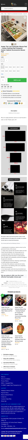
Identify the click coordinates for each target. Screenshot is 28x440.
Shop (5, 13)
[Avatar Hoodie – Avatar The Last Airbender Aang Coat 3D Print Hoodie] (20, 328)
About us (3, 376)
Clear (2, 74)
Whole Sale (3, 401)
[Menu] (2, 4)
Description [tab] (14, 110)
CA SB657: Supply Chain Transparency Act (11, 385)
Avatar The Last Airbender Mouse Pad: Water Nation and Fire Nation (7, 310)
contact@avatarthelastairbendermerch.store (15, 428)
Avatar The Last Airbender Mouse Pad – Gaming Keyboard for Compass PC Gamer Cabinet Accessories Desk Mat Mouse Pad (20, 313)
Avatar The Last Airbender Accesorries (14, 13)
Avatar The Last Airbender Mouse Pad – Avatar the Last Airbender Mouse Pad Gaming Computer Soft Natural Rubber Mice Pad (6, 341)
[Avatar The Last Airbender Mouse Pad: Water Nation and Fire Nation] (7, 300)
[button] (25, 17)
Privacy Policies (5, 381)
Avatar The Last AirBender (9, 284)
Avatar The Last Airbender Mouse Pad (16, 282)
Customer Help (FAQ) (6, 399)
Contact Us (3, 396)
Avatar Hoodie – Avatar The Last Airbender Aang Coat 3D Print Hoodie (20, 338)
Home (2, 13)
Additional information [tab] (14, 113)
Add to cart (17, 80)
